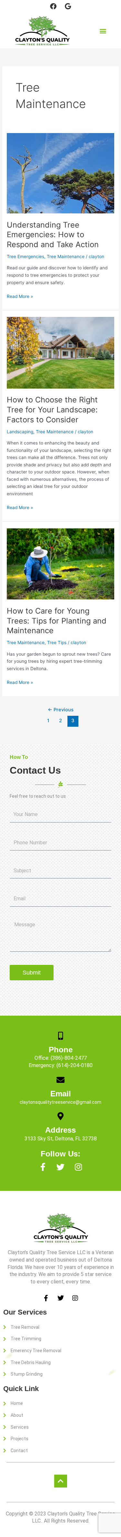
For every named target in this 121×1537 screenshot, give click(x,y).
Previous (61, 710)
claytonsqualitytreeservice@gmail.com (60, 1102)
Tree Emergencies (25, 256)
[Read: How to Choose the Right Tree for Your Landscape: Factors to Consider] (60, 352)
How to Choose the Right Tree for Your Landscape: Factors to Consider (52, 409)
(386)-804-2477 (69, 1058)
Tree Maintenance (66, 256)
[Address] (60, 1116)
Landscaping (20, 431)
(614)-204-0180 (74, 1065)
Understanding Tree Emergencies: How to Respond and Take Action (53, 234)
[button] (102, 30)
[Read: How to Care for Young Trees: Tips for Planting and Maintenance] (60, 563)
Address (60, 1130)
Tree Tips (56, 642)
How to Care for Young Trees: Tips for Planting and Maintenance (56, 620)
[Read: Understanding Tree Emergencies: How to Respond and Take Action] (60, 172)
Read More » (20, 296)
